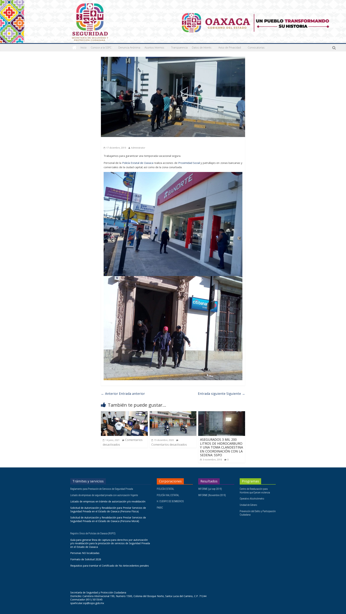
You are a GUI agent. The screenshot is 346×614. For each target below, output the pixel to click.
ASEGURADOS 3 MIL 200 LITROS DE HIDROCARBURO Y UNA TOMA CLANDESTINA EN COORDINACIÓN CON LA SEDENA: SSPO (221, 447)
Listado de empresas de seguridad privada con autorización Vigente (104, 495)
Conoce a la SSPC (101, 47)
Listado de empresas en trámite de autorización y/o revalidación (107, 501)
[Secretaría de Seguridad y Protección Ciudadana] (74, 47)
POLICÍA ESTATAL (165, 488)
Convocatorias (256, 47)
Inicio (83, 47)
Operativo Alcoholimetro (252, 498)
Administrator (138, 147)
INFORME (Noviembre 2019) (212, 495)
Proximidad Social (189, 163)
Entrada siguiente (221, 393)
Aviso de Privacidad (229, 47)
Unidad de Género (248, 504)
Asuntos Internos (154, 47)
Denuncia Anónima (129, 47)
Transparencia (179, 47)
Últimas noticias (113, 142)
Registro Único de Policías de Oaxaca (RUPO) (93, 533)
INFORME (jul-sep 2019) (210, 488)
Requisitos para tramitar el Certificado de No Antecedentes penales (109, 565)
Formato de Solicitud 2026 (85, 559)
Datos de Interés (201, 47)
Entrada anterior (123, 393)
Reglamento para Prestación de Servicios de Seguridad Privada (102, 488)
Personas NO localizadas (84, 553)
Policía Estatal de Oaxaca (137, 163)
